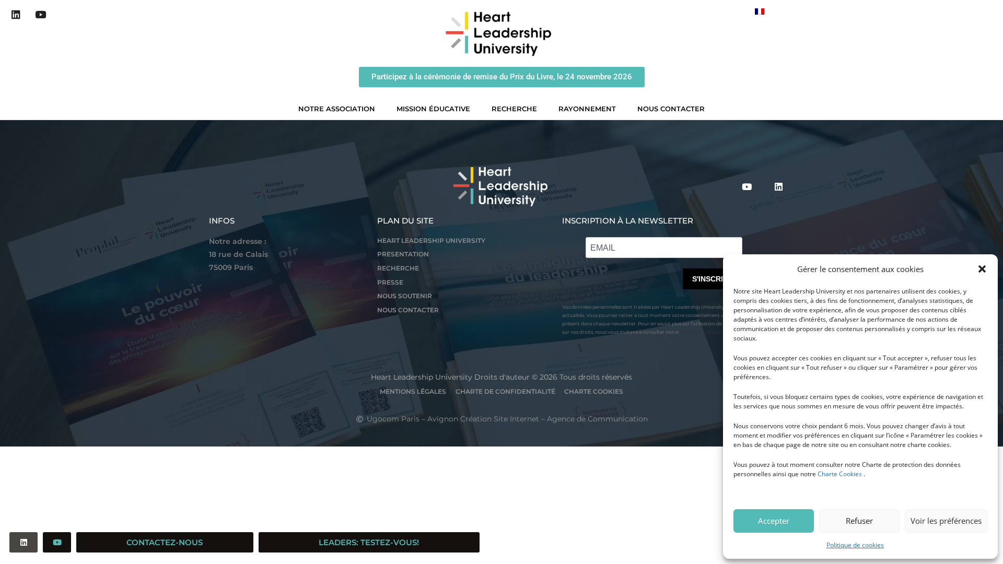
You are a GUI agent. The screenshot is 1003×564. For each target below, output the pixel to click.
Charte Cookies (840, 473)
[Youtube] (41, 15)
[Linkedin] (16, 15)
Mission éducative (433, 108)
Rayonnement (587, 108)
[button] (982, 269)
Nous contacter (671, 108)
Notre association (336, 108)
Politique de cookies (855, 544)
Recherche (514, 108)
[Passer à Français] (759, 11)
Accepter (773, 520)
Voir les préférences (946, 520)
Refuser (859, 520)
